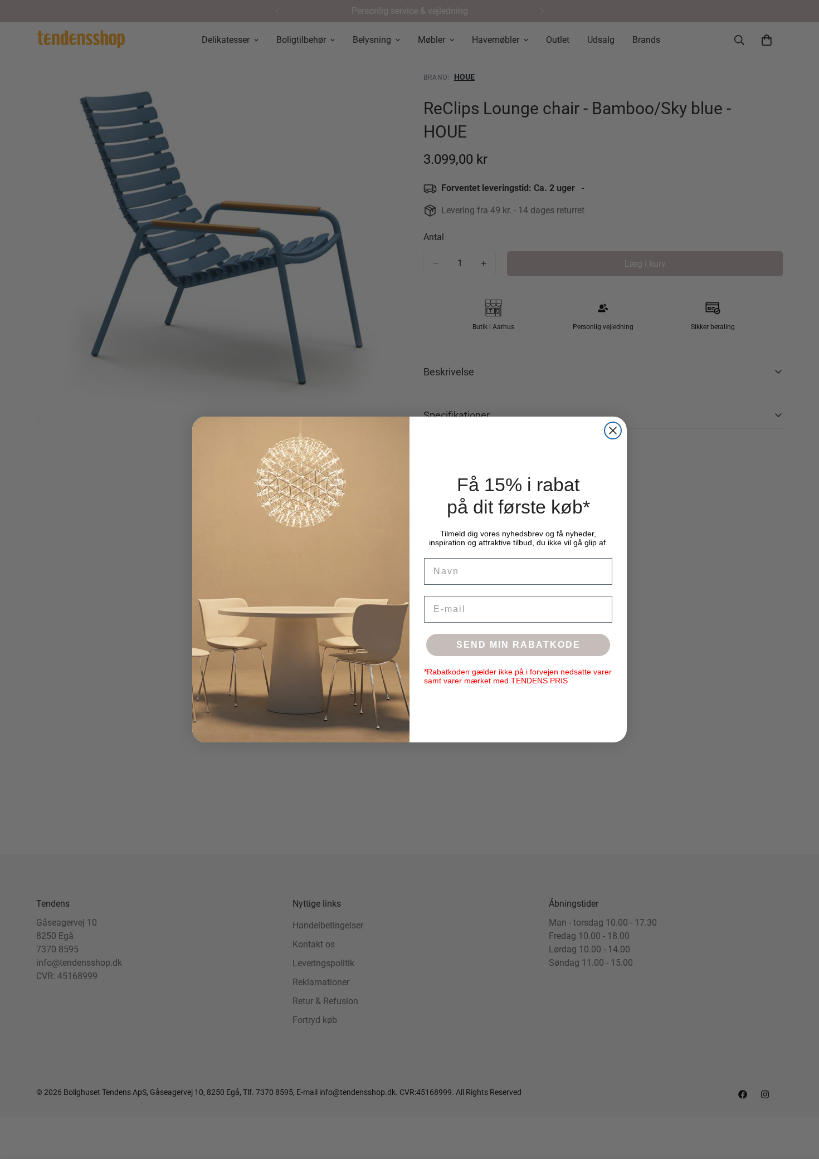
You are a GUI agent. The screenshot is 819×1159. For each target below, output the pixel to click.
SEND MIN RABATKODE (518, 644)
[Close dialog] (612, 430)
